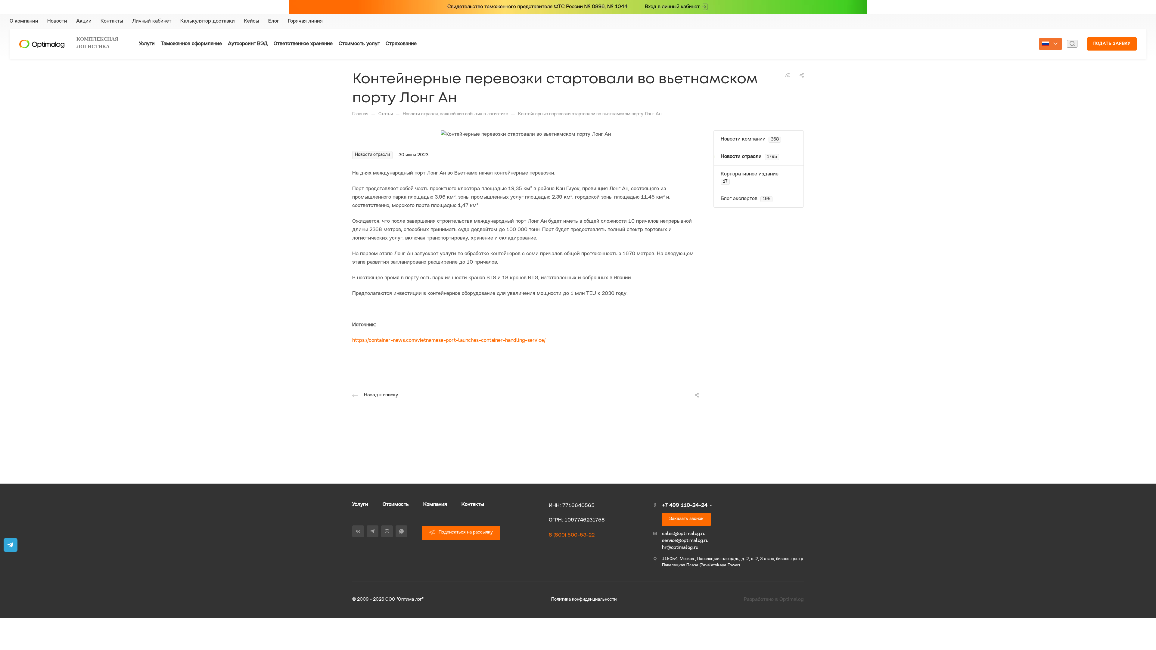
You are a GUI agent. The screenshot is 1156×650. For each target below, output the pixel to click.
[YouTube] (814, 21)
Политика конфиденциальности (584, 599)
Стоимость (396, 504)
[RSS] (787, 75)
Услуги (360, 504)
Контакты (472, 504)
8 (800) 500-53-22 (572, 535)
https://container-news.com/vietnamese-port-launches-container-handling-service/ (448, 340)
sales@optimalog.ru (684, 533)
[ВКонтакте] (792, 21)
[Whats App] (825, 21)
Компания (435, 504)
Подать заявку (1111, 44)
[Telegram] (803, 21)
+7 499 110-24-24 (987, 21)
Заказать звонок (686, 519)
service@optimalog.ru (685, 540)
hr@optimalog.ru (680, 547)
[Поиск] (1072, 44)
